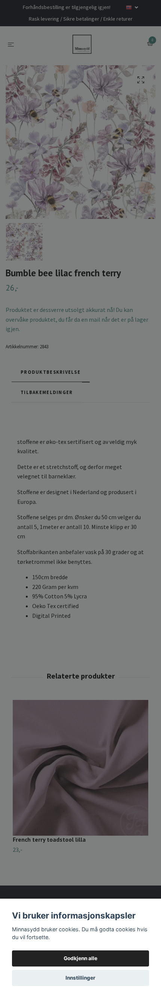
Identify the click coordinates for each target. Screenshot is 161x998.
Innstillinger (80, 978)
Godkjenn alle (80, 958)
